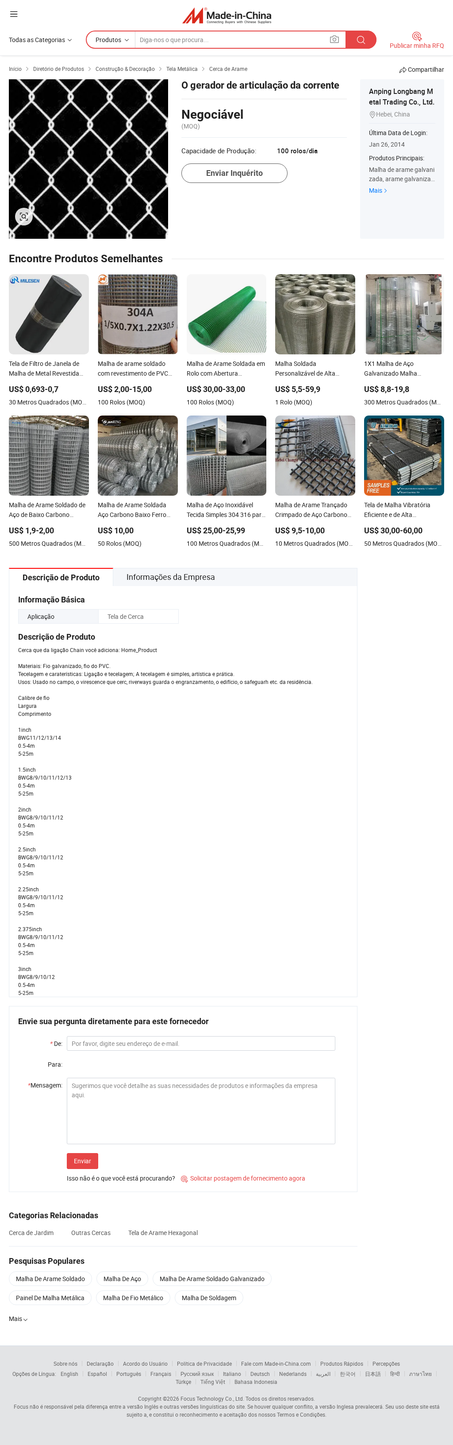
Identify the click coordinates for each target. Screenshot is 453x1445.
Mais (375, 190)
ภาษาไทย (420, 1373)
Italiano (232, 1373)
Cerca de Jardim (31, 1232)
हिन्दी (395, 1373)
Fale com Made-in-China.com (276, 1363)
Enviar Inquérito (234, 173)
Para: (55, 1064)
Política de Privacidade (204, 1363)
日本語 (373, 1373)
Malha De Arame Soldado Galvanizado (212, 1278)
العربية (323, 1373)
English (69, 1373)
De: (56, 1043)
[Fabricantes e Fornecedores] (226, 15)
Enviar (82, 1161)
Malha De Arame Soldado (50, 1278)
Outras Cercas (91, 1232)
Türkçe (183, 1381)
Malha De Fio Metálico (133, 1298)
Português (128, 1373)
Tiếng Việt (212, 1381)
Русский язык (197, 1373)
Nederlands (293, 1373)
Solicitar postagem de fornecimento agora (243, 1178)
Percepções (386, 1363)
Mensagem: (45, 1085)
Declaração (100, 1363)
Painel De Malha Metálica (50, 1298)
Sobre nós (65, 1363)
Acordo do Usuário (145, 1363)
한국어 (348, 1373)
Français (160, 1373)
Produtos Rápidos (341, 1363)
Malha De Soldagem (209, 1298)
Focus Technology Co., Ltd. (212, 1398)
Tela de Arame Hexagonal (163, 1232)
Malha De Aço (122, 1278)
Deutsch (260, 1373)
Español (97, 1373)
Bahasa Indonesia (255, 1381)
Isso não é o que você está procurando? (121, 1178)
